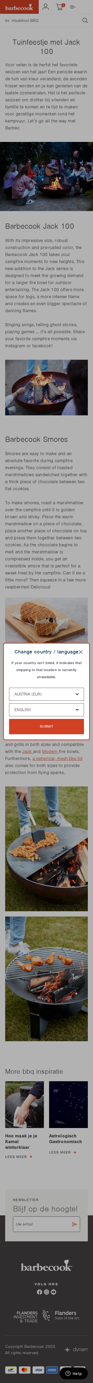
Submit (46, 726)
